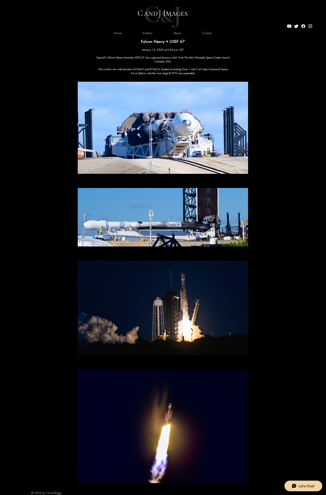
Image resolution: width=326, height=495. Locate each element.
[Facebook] (303, 26)
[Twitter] (296, 26)
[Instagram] (310, 26)
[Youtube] (289, 26)
